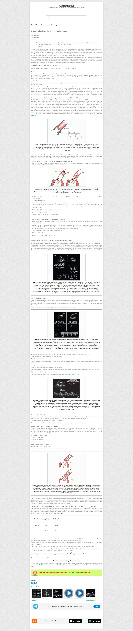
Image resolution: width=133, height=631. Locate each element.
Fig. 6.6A (41, 564)
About (56, 12)
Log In (37, 12)
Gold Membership (63, 12)
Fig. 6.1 (68, 89)
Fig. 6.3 (64, 164)
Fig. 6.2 (95, 106)
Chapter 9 (33, 500)
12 (87, 498)
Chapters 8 (73, 374)
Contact (71, 12)
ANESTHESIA (46, 611)
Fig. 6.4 (38, 222)
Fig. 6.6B (91, 428)
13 (61, 513)
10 (84, 498)
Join (97, 606)
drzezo (42, 611)
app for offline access (66, 627)
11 (78, 374)
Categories (50, 12)
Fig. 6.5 (85, 243)
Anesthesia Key (66, 5)
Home (32, 12)
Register (43, 12)
